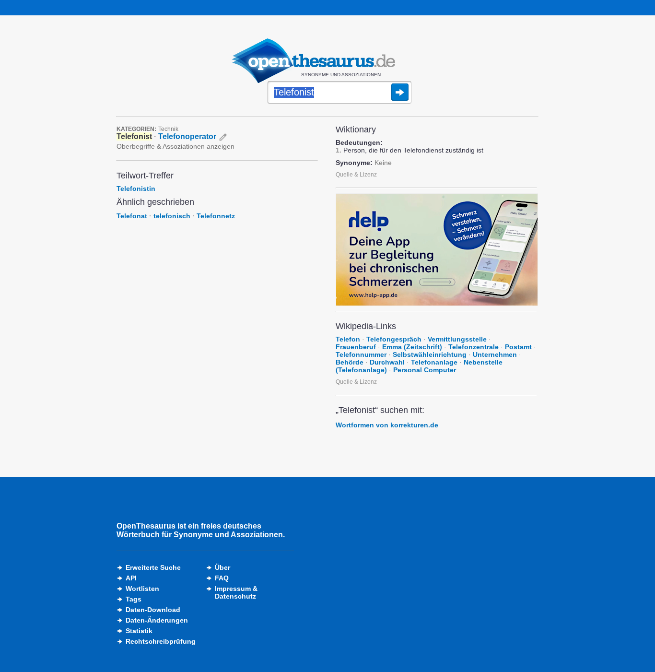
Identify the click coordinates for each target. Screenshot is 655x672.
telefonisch (171, 216)
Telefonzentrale (473, 347)
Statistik (139, 631)
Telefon (348, 339)
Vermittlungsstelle (457, 339)
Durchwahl (387, 362)
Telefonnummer (361, 354)
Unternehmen (495, 354)
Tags (133, 599)
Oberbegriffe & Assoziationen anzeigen (175, 146)
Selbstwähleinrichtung (430, 354)
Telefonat (132, 216)
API (131, 578)
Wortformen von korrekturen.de (387, 425)
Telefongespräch (393, 339)
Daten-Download (153, 609)
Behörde (349, 362)
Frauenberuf (356, 347)
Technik (168, 129)
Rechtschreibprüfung (161, 641)
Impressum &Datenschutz (236, 592)
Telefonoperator (187, 136)
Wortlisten (142, 588)
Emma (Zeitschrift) (412, 347)
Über (222, 567)
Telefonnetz (216, 216)
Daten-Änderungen (157, 620)
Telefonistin (136, 188)
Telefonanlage (434, 362)
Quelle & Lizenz (356, 174)
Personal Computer (424, 370)
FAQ (222, 578)
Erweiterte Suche (153, 567)
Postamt (518, 347)
